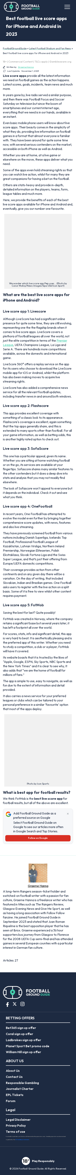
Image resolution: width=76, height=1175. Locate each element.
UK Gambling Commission (22, 1139)
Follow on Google (38, 838)
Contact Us (14, 1077)
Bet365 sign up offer (21, 1028)
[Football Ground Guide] (22, 7)
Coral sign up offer (19, 1034)
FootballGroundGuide (15, 48)
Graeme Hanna (26, 67)
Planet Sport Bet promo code (27, 1046)
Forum (10, 1101)
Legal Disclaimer (18, 1120)
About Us (13, 1071)
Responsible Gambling (22, 1083)
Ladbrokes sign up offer (23, 1040)
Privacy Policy (16, 1125)
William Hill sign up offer (23, 1052)
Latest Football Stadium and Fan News (50, 48)
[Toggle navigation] (67, 7)
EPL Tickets (14, 1095)
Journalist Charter (20, 1089)
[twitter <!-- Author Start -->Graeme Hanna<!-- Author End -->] (5, 954)
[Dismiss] (68, 814)
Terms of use (15, 1132)
